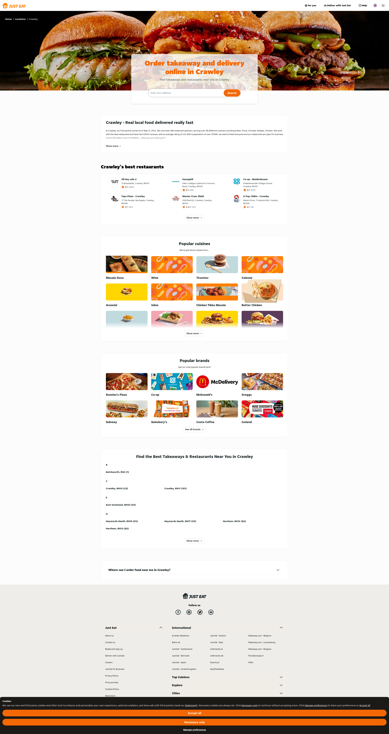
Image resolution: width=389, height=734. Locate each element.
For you (312, 5)
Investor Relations (180, 635)
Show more (112, 146)
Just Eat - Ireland (218, 635)
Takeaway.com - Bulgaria (259, 649)
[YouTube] (211, 612)
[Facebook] (178, 612)
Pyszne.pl (214, 662)
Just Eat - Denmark (180, 655)
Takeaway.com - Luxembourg (261, 642)
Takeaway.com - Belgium (259, 635)
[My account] (383, 5)
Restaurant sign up (114, 649)
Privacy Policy (111, 675)
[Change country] (375, 5)
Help (364, 5)
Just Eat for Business (114, 669)
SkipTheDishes (217, 669)
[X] (200, 612)
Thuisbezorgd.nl (255, 655)
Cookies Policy (112, 689)
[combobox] (185, 93)
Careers (108, 662)
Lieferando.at (216, 649)
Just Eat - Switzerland (182, 649)
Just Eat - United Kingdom (184, 669)
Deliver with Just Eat (339, 5)
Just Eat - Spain (179, 662)
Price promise (111, 682)
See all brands (192, 429)
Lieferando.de (216, 655)
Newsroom (110, 695)
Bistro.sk (176, 642)
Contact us (110, 642)
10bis (250, 662)
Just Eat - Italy (216, 642)
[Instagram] (189, 612)
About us (109, 635)
